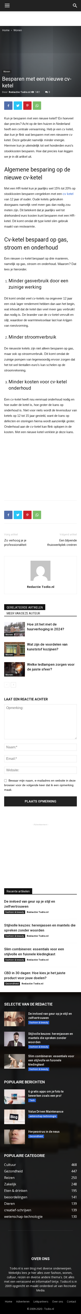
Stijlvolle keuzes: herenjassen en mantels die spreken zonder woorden (50, 1038)
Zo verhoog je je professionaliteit (15, 543)
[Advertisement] (40, 18)
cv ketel (68, 194)
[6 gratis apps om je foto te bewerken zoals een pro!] (14, 1096)
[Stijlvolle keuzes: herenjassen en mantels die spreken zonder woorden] (14, 1039)
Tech (32, 1100)
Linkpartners (40, 1301)
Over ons (57, 1301)
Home (6, 30)
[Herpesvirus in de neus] (14, 1137)
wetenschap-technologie (42, 1116)
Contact (71, 1301)
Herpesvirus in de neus (44, 1131)
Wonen (18, 30)
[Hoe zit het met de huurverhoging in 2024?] (14, 629)
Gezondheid (12, 983)
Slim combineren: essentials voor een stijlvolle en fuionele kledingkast (51, 1060)
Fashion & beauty (14, 912)
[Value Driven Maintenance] (14, 1116)
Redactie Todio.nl (20, 91)
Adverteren (22, 1301)
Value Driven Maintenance (45, 1111)
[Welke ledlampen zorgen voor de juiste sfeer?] (14, 669)
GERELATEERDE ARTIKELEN (25, 607)
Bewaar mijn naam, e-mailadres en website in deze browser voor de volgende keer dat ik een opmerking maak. (40, 785)
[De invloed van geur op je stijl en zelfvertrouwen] (14, 1019)
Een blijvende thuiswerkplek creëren (62, 543)
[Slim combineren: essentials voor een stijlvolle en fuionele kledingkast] (14, 1061)
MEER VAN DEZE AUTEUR (23, 613)
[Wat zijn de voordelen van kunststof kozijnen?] (14, 649)
